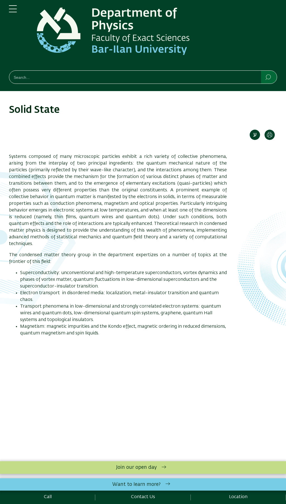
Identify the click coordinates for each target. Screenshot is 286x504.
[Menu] (13, 11)
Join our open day (136, 467)
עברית (255, 135)
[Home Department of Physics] (151, 36)
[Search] (268, 77)
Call (48, 497)
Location (238, 497)
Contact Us (143, 497)
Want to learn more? (136, 484)
